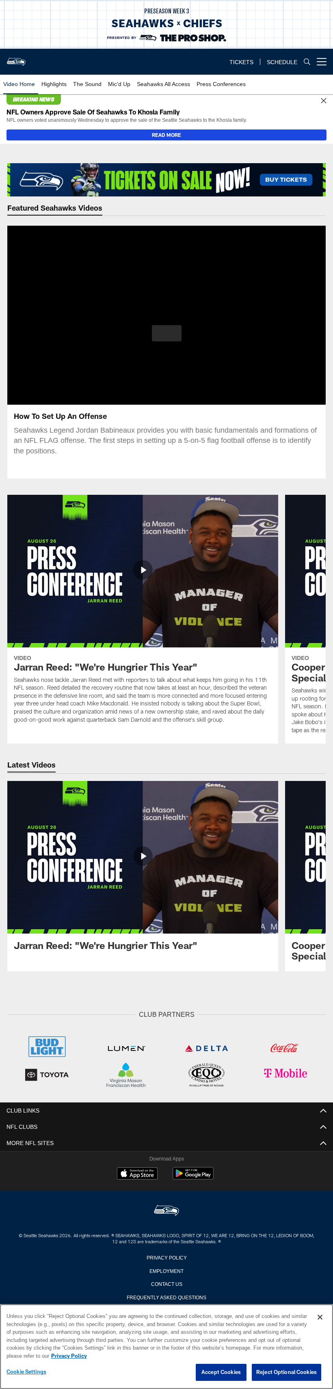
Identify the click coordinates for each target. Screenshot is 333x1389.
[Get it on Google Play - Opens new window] (193, 1176)
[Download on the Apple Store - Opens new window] (137, 1173)
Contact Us (166, 1282)
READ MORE (166, 135)
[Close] (324, 101)
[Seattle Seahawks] (166, 1210)
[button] (167, 333)
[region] (166, 1347)
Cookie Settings (26, 1372)
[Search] (307, 61)
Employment (166, 1270)
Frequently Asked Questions (166, 1296)
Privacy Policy (166, 1256)
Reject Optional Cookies (286, 1372)
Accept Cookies (221, 1372)
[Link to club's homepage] (16, 58)
